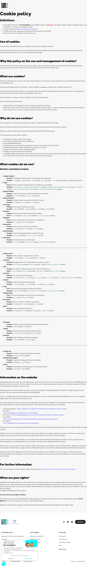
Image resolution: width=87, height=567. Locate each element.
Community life (63, 539)
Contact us (80, 522)
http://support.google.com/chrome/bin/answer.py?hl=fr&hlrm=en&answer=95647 (38, 415)
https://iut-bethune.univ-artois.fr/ (27, 29)
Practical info (62, 536)
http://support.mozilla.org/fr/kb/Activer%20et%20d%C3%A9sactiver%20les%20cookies (30, 419)
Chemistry (4, 539)
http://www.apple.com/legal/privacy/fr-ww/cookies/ (20, 413)
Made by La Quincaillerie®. (78, 561)
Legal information (15, 561)
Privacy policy (28, 561)
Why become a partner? (37, 536)
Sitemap (3, 561)
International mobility (65, 542)
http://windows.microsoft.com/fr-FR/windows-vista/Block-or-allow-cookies (42, 409)
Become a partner (35, 539)
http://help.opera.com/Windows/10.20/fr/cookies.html (21, 423)
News (60, 545)
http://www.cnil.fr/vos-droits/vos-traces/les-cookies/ (58, 469)
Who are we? (62, 549)
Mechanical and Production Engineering (12, 536)
